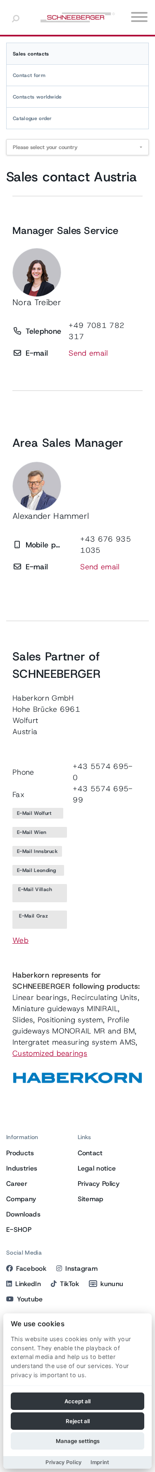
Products (20, 1153)
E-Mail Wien (39, 832)
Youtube (30, 1299)
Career (16, 1183)
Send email (88, 353)
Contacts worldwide (37, 97)
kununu (111, 1283)
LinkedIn (28, 1283)
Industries (21, 1168)
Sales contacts (31, 54)
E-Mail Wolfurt (38, 813)
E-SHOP (18, 1229)
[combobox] (77, 147)
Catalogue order (32, 118)
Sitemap (91, 1199)
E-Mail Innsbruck (37, 851)
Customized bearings (49, 1053)
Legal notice (97, 1168)
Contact (90, 1153)
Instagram (81, 1268)
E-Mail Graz (39, 920)
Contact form (29, 75)
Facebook (31, 1268)
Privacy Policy (98, 1183)
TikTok (69, 1283)
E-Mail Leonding (38, 870)
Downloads (23, 1214)
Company (21, 1199)
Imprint (100, 1462)
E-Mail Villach (39, 893)
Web (20, 940)
